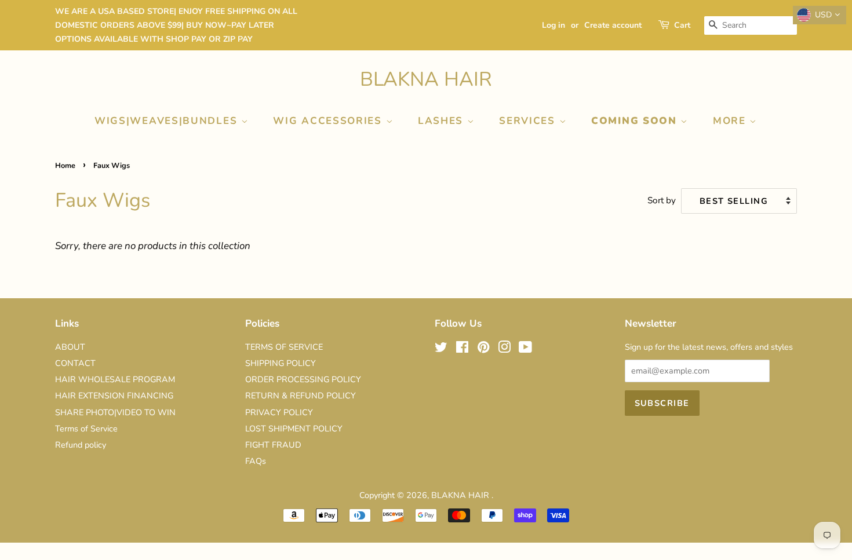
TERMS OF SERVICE (284, 347)
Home (65, 165)
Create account (613, 25)
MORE (731, 120)
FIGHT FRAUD (273, 445)
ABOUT (70, 347)
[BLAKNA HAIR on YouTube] (525, 349)
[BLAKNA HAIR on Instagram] (504, 349)
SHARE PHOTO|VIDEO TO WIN (115, 412)
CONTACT (75, 363)
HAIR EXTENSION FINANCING (114, 395)
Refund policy (80, 445)
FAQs (255, 461)
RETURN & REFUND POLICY (300, 395)
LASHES (442, 120)
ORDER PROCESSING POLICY (303, 379)
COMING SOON (635, 120)
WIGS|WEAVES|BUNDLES (167, 120)
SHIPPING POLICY (280, 363)
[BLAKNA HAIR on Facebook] (462, 349)
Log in (553, 25)
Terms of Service (86, 428)
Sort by (661, 200)
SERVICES (529, 120)
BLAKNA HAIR (426, 79)
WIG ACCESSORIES (329, 120)
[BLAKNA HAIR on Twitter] (441, 349)
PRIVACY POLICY (279, 412)
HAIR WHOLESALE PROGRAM (115, 379)
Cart (682, 25)
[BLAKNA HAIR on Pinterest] (483, 349)
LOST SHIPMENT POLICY (294, 428)
